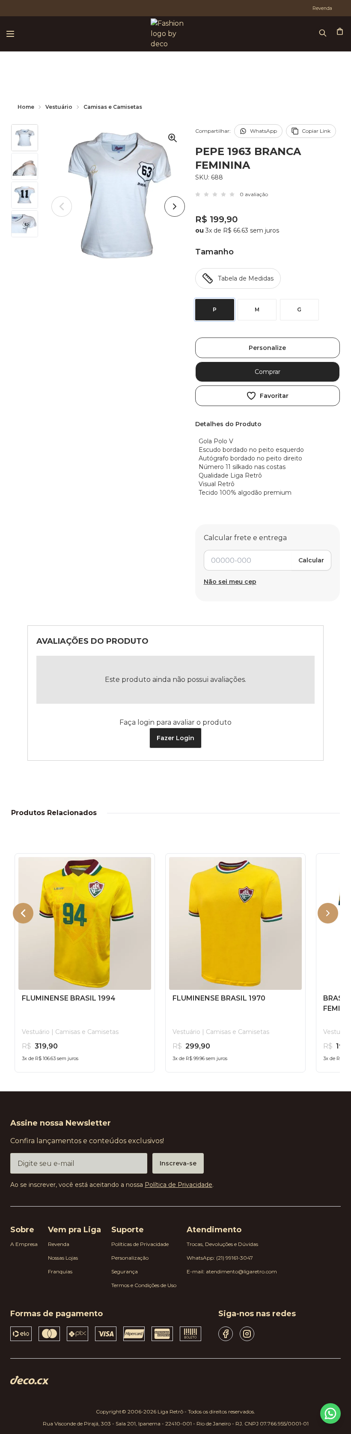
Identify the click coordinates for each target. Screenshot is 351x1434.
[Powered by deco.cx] (29, 1380)
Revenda (58, 1244)
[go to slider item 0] (24, 137)
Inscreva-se (178, 1163)
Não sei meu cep (230, 582)
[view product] (84, 923)
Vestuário (58, 107)
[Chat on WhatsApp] (330, 1413)
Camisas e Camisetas (112, 107)
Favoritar (274, 396)
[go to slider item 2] (24, 195)
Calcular (311, 560)
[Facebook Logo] (225, 1333)
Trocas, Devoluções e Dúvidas (222, 1244)
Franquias (60, 1271)
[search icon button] (323, 33)
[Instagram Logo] (247, 1333)
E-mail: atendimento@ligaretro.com (232, 1271)
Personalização (130, 1258)
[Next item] (174, 206)
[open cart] (341, 32)
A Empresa (24, 1244)
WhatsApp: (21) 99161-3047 (220, 1258)
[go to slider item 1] (24, 166)
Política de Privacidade (178, 1185)
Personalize (267, 348)
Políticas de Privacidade (140, 1244)
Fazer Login (175, 738)
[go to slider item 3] (24, 223)
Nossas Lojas (63, 1258)
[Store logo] (166, 33)
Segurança (124, 1271)
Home (26, 107)
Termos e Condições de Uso (143, 1285)
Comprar (267, 372)
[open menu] (10, 34)
